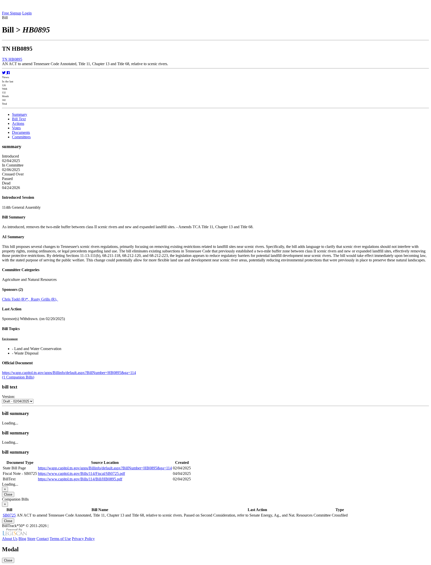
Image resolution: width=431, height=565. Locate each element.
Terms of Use (60, 539)
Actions (18, 123)
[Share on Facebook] (8, 73)
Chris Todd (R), (16, 299)
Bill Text (19, 119)
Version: (8, 396)
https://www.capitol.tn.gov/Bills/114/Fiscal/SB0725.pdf (81, 473)
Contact (42, 539)
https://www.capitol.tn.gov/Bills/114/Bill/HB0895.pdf (80, 479)
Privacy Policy (83, 539)
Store (31, 539)
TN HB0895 (12, 59)
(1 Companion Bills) (18, 377)
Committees (21, 137)
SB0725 (9, 515)
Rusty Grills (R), (44, 299)
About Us (9, 539)
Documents (21, 132)
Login (27, 13)
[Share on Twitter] (4, 73)
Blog (22, 539)
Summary (19, 114)
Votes (16, 128)
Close (8, 494)
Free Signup (11, 13)
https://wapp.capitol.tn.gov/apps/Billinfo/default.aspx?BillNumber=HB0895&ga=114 (69, 373)
